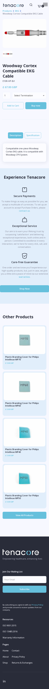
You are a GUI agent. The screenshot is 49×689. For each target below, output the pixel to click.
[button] (39, 6)
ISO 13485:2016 (10, 631)
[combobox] (31, 5)
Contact (15, 650)
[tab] (15, 135)
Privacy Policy (37, 605)
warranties (24, 276)
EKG (17, 11)
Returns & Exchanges (22, 662)
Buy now (35, 105)
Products (7, 11)
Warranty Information (13, 637)
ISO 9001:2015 (9, 625)
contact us (24, 210)
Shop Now (24, 288)
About (6, 656)
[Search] (31, 5)
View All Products (24, 515)
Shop (5, 662)
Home (5, 650)
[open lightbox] (24, 33)
